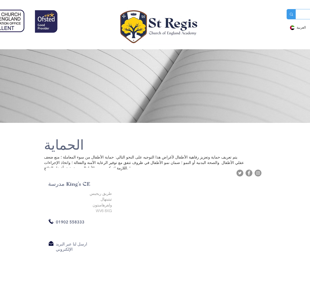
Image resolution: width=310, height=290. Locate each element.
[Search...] (291, 14)
